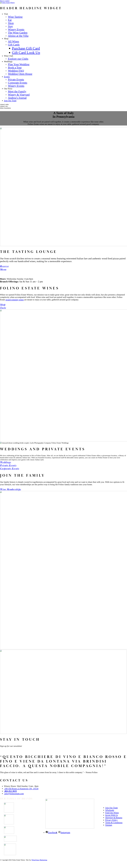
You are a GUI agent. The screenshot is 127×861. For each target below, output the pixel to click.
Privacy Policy (111, 820)
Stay (10, 26)
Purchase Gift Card (26, 48)
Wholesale (109, 810)
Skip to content (4, 1)
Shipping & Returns (113, 817)
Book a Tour (15, 67)
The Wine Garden (17, 32)
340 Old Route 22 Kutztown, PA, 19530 (21, 788)
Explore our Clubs (18, 58)
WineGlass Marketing (39, 860)
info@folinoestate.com (14, 793)
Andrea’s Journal (17, 97)
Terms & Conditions (113, 822)
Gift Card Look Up (26, 53)
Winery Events (16, 29)
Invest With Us (111, 815)
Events (7, 76)
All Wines (13, 41)
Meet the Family (17, 91)
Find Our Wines (112, 812)
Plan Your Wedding (18, 64)
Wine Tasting (15, 16)
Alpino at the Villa (18, 35)
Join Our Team (10, 100)
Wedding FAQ (16, 70)
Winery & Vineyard (19, 94)
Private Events (16, 79)
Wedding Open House (20, 73)
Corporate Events (17, 82)
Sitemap (108, 825)
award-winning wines (15, 299)
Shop (11, 23)
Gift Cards (14, 44)
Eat (10, 19)
